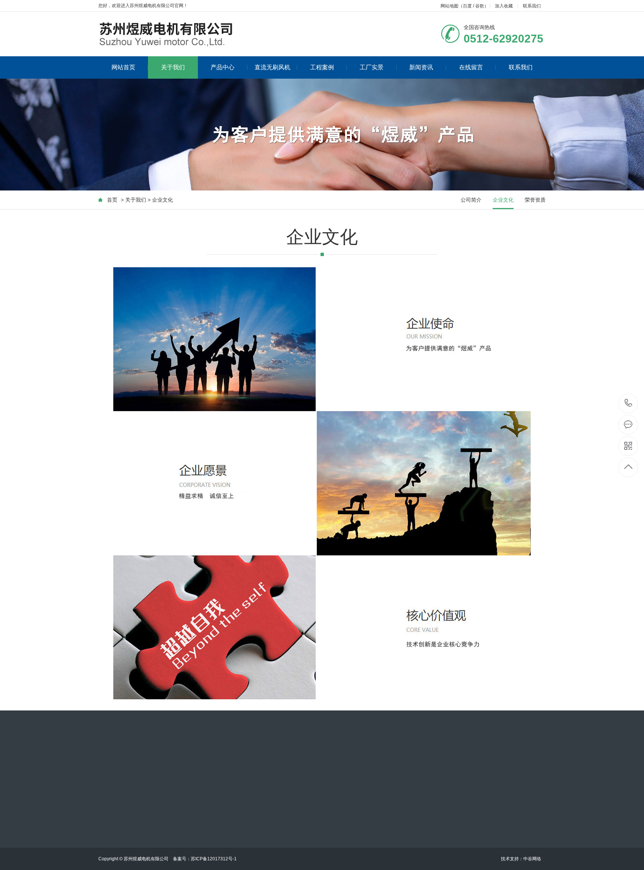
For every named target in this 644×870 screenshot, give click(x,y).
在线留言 (471, 67)
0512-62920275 (628, 403)
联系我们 (532, 6)
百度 (467, 6)
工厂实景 (371, 67)
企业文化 (503, 200)
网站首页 (123, 67)
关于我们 (173, 67)
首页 (112, 200)
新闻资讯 (421, 67)
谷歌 (479, 6)
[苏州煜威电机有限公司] (185, 34)
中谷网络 (532, 858)
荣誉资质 (535, 200)
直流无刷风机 (272, 67)
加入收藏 (504, 6)
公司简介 (471, 200)
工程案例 (322, 67)
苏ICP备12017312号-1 (214, 858)
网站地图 (449, 6)
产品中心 (222, 67)
